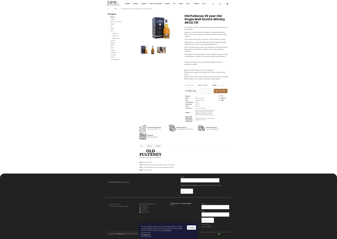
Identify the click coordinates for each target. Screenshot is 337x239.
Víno (111, 31)
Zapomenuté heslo (206, 226)
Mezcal (112, 45)
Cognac (112, 19)
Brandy (112, 40)
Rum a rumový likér (115, 21)
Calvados (113, 55)
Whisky (112, 17)
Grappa (112, 50)
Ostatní (112, 57)
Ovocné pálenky (114, 59)
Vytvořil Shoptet (224, 234)
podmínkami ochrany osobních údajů (209, 185)
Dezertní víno (115, 38)
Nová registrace (205, 224)
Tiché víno (115, 33)
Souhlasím (191, 227)
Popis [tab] (141, 146)
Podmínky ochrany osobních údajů (118, 206)
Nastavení (146, 235)
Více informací (166, 230)
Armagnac (113, 52)
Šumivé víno (115, 36)
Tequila (112, 24)
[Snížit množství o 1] (202, 91)
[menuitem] (128, 3)
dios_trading (145, 212)
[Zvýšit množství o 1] (211, 91)
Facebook (144, 210)
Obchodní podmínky (115, 204)
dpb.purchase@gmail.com (149, 204)
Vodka (112, 29)
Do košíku (222, 91)
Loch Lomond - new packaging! (180, 203)
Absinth (112, 43)
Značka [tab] (158, 146)
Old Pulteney (220, 85)
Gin (111, 26)
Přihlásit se (187, 191)
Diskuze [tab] (149, 146)
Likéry (112, 47)
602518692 (145, 206)
